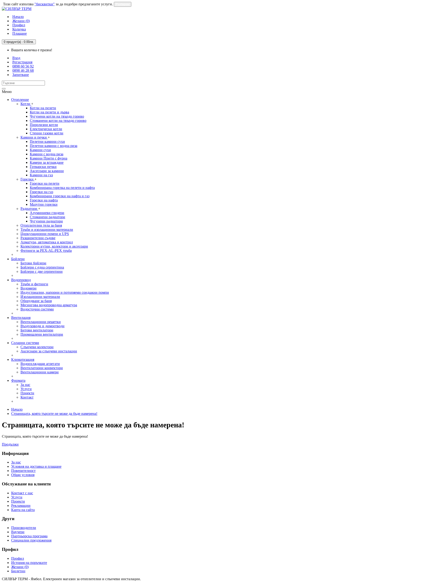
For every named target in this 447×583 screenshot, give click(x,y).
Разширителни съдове (37, 238)
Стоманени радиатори (47, 217)
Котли (25, 104)
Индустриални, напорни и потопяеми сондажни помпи (64, 292)
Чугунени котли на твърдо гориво (57, 116)
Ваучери (17, 532)
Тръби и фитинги (34, 284)
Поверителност (23, 471)
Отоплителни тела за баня (41, 225)
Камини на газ (41, 175)
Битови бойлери (33, 263)
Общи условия (22, 475)
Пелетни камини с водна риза (53, 146)
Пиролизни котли (44, 125)
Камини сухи (40, 150)
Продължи (10, 444)
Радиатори (29, 209)
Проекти (27, 393)
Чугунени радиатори (46, 221)
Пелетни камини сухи (47, 141)
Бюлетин (18, 571)
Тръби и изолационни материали (46, 230)
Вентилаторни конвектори (41, 368)
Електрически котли (46, 129)
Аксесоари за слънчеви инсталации (48, 351)
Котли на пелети (43, 108)
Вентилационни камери (39, 372)
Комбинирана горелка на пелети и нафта (62, 188)
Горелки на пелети (44, 183)
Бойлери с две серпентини (41, 271)
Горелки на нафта (44, 200)
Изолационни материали (40, 297)
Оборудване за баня (36, 301)
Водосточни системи (37, 309)
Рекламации (20, 506)
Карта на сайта (23, 510)
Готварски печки (43, 167)
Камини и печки (34, 137)
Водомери (28, 288)
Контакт (27, 397)
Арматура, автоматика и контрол (46, 242)
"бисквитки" (44, 4)
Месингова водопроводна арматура (48, 305)
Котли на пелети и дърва (49, 112)
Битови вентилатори (36, 330)
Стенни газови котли (46, 133)
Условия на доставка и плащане (36, 466)
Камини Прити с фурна (48, 158)
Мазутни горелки (44, 204)
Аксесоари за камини (47, 171)
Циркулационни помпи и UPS (44, 234)
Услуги (26, 389)
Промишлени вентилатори (41, 334)
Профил (17, 558)
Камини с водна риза (46, 154)
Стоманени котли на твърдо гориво (58, 121)
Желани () (20, 567)
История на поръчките (29, 563)
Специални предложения (31, 540)
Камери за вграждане (47, 162)
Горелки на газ (41, 192)
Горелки (27, 179)
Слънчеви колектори (37, 347)
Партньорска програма (29, 536)
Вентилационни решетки (40, 322)
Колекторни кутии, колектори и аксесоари (54, 246)
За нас (25, 385)
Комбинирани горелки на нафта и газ (59, 196)
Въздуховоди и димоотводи (42, 326)
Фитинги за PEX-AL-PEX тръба (46, 250)
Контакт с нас (22, 493)
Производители (23, 528)
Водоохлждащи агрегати (40, 364)
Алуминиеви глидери (47, 213)
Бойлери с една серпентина (42, 267)
